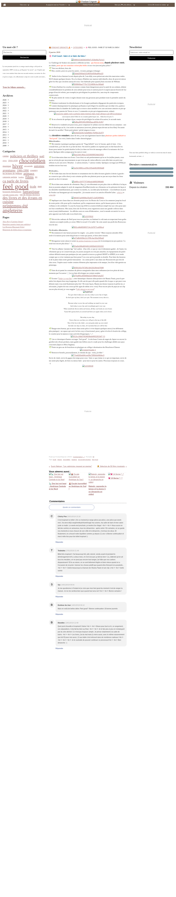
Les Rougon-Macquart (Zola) (13, 227)
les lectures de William (12, 173)
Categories (78, 47)
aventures (9, 170)
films (29, 177)
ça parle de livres (15, 181)
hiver (17, 166)
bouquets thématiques (12, 192)
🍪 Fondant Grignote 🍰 (59, 47)
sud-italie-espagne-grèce (10, 195)
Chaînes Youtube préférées (91, 5)
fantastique (31, 192)
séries (5, 161)
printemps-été (15, 206)
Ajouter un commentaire (72, 507)
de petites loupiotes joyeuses (87, 241)
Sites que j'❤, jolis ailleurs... (123, 5)
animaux (28, 173)
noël (41, 156)
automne (39, 166)
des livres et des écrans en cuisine (22, 200)
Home (4, 3)
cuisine (6, 156)
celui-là (52, 195)
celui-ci (120, 192)
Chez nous (23, 5)
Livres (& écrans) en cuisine (157, 5)
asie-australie (28, 166)
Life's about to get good (85, 289)
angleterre (12, 210)
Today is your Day (65, 278)
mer (40, 186)
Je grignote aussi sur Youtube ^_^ (56, 5)
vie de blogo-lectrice (30, 195)
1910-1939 (13, 161)
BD (36, 177)
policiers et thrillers (24, 156)
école (33, 186)
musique (7, 166)
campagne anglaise (10, 177)
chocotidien (32, 161)
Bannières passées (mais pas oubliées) (17, 224)
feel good (15, 186)
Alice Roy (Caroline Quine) (13, 222)
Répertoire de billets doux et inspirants (17, 230)
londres (21, 177)
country (34, 170)
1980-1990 (23, 170)
